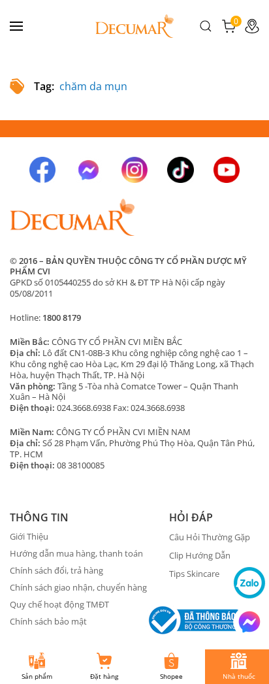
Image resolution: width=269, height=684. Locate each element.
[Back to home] (134, 26)
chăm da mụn (93, 86)
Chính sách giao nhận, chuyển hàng (78, 587)
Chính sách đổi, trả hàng (56, 570)
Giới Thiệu (29, 536)
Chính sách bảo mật (48, 621)
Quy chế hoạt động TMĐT (59, 604)
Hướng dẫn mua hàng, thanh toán (76, 553)
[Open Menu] (16, 26)
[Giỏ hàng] (228, 24)
